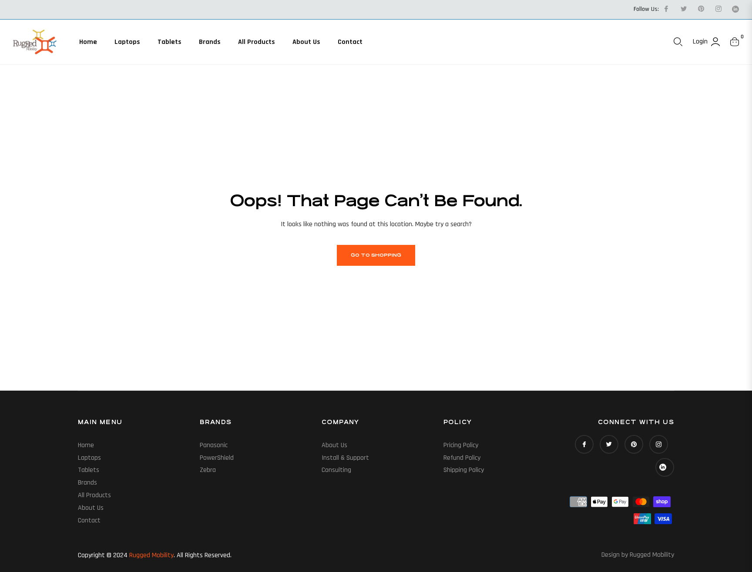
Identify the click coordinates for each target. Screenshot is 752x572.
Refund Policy (461, 457)
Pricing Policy (460, 445)
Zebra (208, 470)
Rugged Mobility (151, 555)
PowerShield (217, 457)
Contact (89, 520)
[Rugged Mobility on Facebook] (665, 9)
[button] (678, 42)
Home (86, 445)
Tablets (88, 470)
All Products (94, 495)
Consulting (336, 470)
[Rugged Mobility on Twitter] (683, 9)
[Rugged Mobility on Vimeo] (735, 9)
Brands (87, 482)
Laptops (89, 457)
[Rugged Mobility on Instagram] (718, 9)
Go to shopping (376, 255)
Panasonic (214, 445)
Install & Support (345, 457)
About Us (91, 507)
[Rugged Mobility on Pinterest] (700, 9)
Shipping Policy (463, 470)
